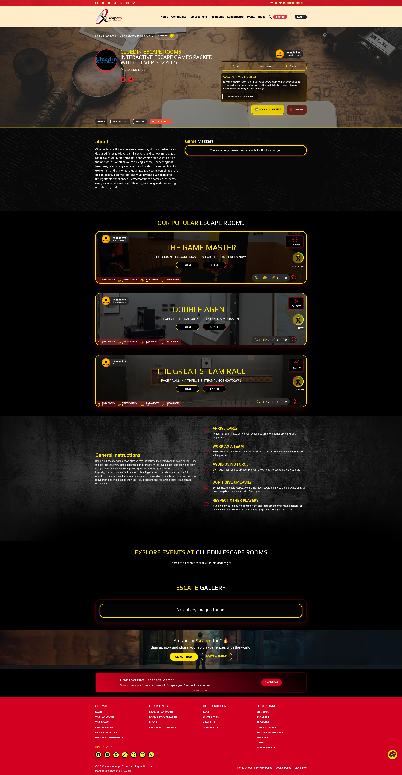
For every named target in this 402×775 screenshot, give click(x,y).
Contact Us (210, 727)
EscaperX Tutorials (162, 727)
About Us (209, 722)
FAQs (206, 712)
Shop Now (271, 682)
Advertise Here (201, 690)
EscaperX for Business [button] (289, 3)
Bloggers (263, 722)
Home (164, 16)
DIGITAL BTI (125, 771)
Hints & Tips (211, 717)
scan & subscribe (270, 109)
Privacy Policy (264, 767)
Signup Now (184, 656)
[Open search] (270, 16)
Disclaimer (301, 767)
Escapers (263, 717)
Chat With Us (162, 121)
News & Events (120, 121)
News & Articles (106, 732)
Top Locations (198, 16)
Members (263, 712)
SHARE (214, 265)
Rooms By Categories (163, 717)
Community (178, 16)
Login (300, 16)
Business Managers (270, 732)
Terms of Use (245, 767)
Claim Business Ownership (240, 96)
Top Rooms (217, 16)
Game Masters (266, 727)
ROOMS (101, 121)
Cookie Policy (283, 767)
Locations (110, 35)
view (187, 265)
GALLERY (140, 121)
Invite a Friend (216, 656)
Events (251, 16)
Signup (280, 16)
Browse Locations (161, 712)
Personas (263, 737)
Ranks (261, 742)
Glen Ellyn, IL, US (135, 69)
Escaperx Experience (109, 737)
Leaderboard (235, 16)
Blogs (261, 16)
